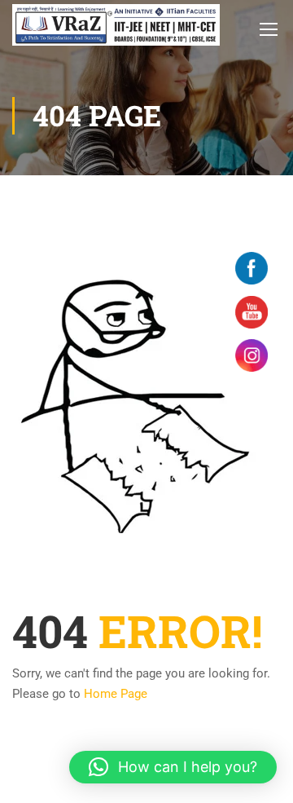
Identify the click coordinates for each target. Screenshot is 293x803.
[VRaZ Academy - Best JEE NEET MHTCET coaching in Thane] (116, 25)
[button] (173, 767)
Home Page (115, 693)
